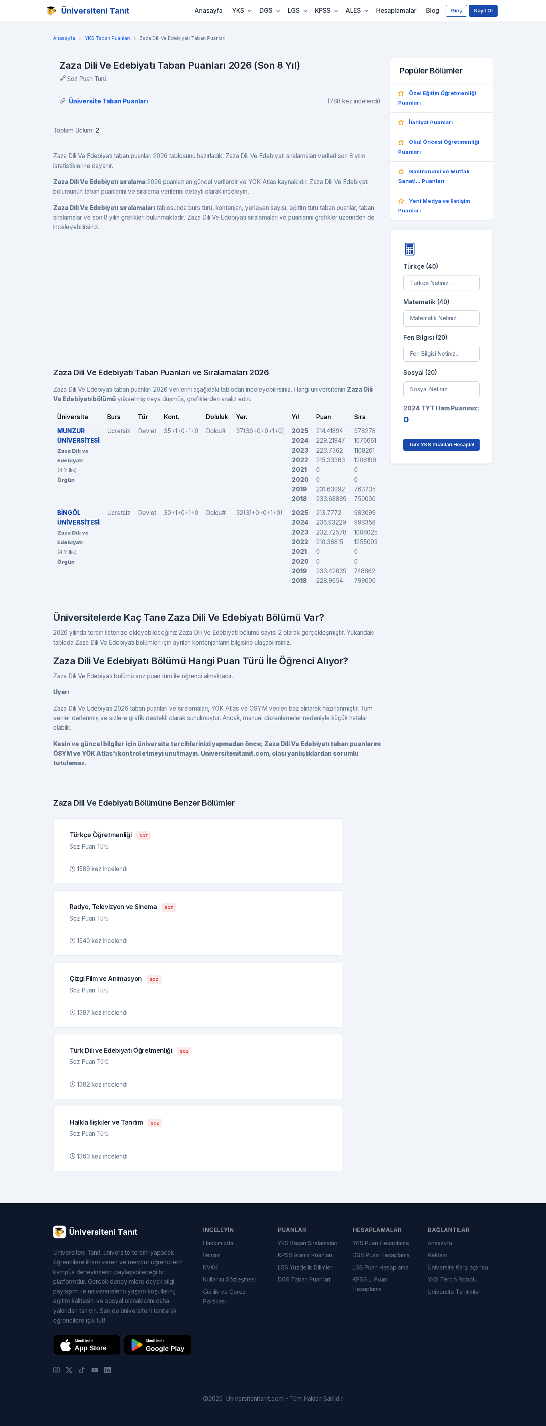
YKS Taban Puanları (107, 38)
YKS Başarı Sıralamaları (307, 1243)
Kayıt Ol (483, 11)
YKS (238, 10)
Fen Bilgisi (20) (425, 337)
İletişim (212, 1255)
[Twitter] (69, 1370)
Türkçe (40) (420, 266)
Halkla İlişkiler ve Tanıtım (106, 1122)
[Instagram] (56, 1370)
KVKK (210, 1267)
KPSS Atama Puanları (305, 1255)
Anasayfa (209, 10)
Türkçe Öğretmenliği (101, 835)
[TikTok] (82, 1370)
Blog (432, 10)
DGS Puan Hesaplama (381, 1255)
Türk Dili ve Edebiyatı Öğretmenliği (121, 1050)
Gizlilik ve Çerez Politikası (224, 1296)
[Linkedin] (107, 1370)
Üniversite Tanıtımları (455, 1291)
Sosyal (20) (420, 372)
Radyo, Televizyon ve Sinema (113, 907)
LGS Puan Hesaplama (381, 1267)
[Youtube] (95, 1370)
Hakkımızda (218, 1243)
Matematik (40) (426, 302)
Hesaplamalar (396, 10)
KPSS (323, 10)
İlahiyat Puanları (431, 122)
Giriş (456, 11)
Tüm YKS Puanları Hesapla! (441, 445)
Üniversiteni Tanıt (95, 11)
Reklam (437, 1255)
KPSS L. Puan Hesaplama (370, 1284)
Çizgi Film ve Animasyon (106, 978)
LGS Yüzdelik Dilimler (305, 1267)
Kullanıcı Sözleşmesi (229, 1279)
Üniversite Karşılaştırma (458, 1267)
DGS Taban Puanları (304, 1279)
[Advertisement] (217, 295)
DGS (266, 10)
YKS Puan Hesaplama (381, 1243)
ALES (353, 10)
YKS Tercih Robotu (453, 1279)
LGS (294, 10)
